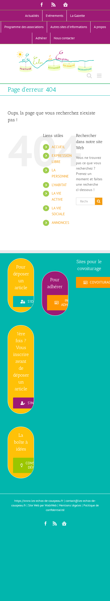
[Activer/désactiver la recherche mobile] (89, 75)
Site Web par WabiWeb (42, 505)
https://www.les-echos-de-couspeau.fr (38, 501)
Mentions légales (70, 505)
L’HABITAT (59, 185)
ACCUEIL (58, 147)
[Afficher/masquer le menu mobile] (99, 75)
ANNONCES (60, 222)
